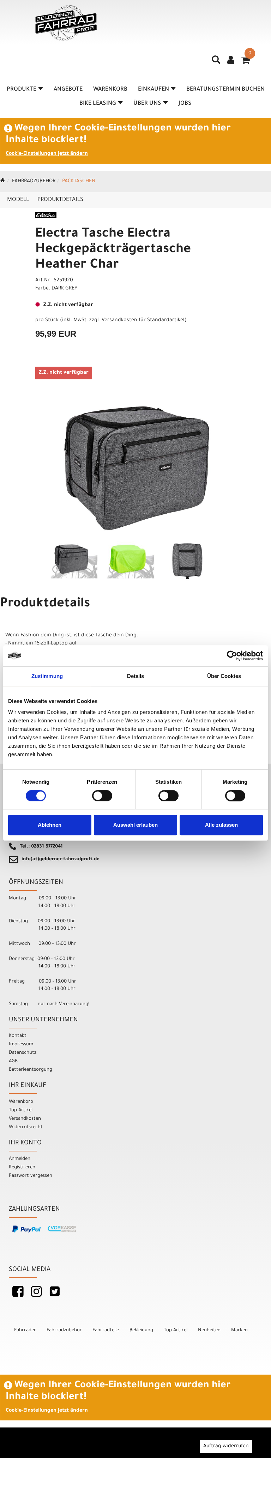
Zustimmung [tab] (47, 676)
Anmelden (19, 1159)
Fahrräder (25, 1330)
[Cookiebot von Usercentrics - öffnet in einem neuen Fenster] (232, 655)
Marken (239, 1330)
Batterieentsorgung (30, 1069)
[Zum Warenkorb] (245, 63)
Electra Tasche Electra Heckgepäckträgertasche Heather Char (113, 250)
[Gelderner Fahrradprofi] (66, 23)
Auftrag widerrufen (226, 1446)
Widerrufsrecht (26, 1127)
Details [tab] (135, 676)
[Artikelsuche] (216, 62)
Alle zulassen (221, 825)
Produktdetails (60, 200)
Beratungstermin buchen (225, 89)
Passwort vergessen (30, 1176)
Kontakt (17, 1036)
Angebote (68, 89)
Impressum (21, 1044)
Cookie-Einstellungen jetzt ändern (47, 154)
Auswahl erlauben (135, 825)
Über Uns (147, 103)
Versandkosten (25, 1118)
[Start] (2, 181)
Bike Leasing (97, 103)
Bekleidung (141, 1330)
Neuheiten (209, 1330)
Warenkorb (110, 89)
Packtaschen (78, 181)
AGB (13, 1061)
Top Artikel (20, 1110)
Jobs (185, 103)
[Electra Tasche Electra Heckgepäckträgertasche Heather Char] (135, 468)
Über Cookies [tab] (224, 676)
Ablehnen (49, 825)
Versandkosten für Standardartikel (143, 320)
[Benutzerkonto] (231, 61)
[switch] (102, 795)
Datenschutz (22, 1053)
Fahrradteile (105, 1330)
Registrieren (22, 1167)
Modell (18, 200)
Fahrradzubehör (33, 181)
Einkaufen (153, 89)
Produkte (21, 89)
